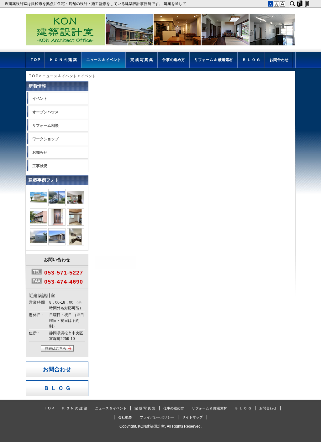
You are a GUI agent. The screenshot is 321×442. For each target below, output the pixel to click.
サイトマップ (192, 417)
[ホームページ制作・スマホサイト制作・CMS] (299, 4)
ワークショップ (45, 139)
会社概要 (125, 417)
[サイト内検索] (292, 4)
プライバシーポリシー (157, 417)
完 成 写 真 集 (141, 60)
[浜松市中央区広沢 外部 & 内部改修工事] (38, 205)
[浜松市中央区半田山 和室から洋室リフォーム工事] (75, 224)
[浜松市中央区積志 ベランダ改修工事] (38, 224)
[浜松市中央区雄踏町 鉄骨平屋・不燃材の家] (38, 244)
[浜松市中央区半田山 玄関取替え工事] (57, 224)
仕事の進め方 (173, 60)
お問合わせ (279, 60)
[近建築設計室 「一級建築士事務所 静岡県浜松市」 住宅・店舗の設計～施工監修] (160, 30)
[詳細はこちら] (57, 350)
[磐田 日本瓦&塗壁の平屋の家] (57, 244)
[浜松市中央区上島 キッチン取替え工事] (75, 244)
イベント (39, 98)
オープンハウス (45, 112)
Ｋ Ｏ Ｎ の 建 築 (63, 60)
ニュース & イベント (103, 60)
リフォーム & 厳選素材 (213, 60)
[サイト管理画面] (306, 4)
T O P (35, 60)
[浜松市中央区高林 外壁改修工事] (57, 205)
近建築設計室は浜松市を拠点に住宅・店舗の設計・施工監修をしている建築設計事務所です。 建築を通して (96, 4)
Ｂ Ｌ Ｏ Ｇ (251, 60)
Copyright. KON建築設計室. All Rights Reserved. (160, 426)
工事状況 (39, 166)
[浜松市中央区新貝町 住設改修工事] (75, 205)
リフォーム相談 (45, 125)
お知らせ (39, 152)
